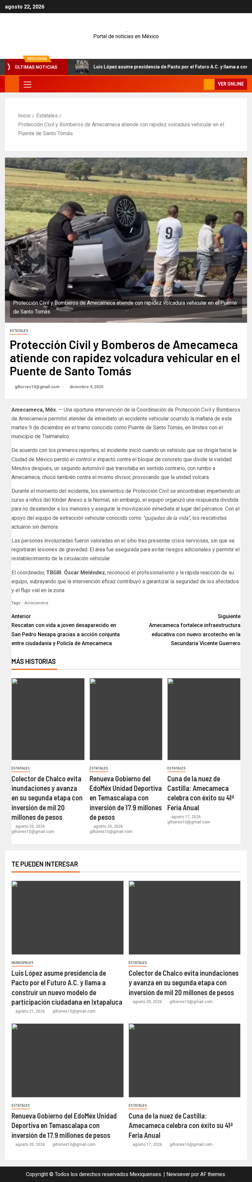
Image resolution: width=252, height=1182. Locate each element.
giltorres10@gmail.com (37, 387)
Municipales (22, 963)
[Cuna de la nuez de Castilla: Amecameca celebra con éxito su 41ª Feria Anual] (204, 719)
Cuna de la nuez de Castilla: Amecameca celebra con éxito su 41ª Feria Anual (181, 1125)
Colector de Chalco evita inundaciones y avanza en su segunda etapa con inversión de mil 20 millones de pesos (47, 797)
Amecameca (36, 602)
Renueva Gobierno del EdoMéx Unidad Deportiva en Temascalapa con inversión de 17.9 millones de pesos (126, 797)
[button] (26, 84)
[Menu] (26, 84)
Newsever (178, 1174)
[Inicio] (12, 83)
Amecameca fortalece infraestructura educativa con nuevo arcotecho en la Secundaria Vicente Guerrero (195, 629)
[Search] (198, 84)
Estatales (19, 331)
